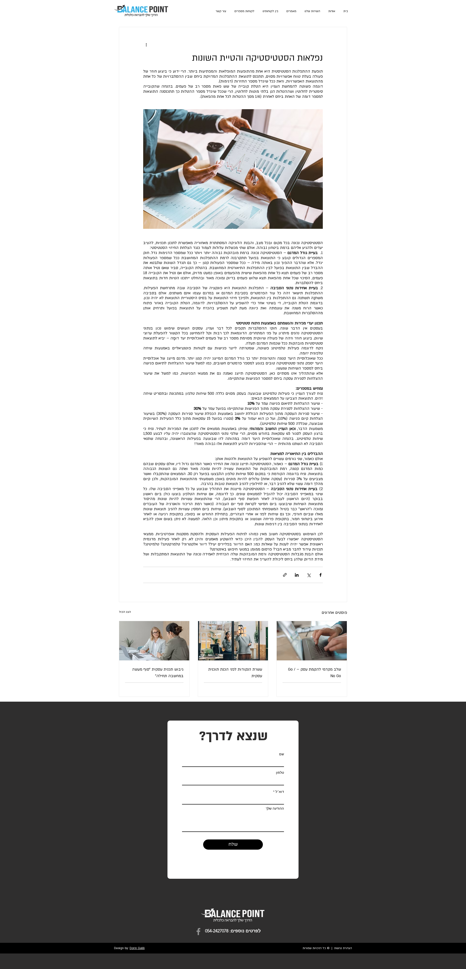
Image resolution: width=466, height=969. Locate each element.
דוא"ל (279, 791)
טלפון (280, 772)
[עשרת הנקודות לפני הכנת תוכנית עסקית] (233, 640)
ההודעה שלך (275, 808)
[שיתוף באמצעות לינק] (285, 575)
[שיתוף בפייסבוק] (320, 575)
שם (281, 754)
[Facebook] (198, 931)
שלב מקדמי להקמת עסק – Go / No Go (314, 673)
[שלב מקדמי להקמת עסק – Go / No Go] (312, 640)
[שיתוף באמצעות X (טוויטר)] (308, 575)
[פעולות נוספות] (146, 45)
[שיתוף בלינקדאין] (296, 575)
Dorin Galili (137, 948)
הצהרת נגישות (343, 948)
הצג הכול (125, 612)
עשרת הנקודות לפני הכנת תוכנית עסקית (235, 673)
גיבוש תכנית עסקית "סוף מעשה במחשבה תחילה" (157, 673)
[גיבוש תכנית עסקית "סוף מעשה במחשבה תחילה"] (154, 640)
